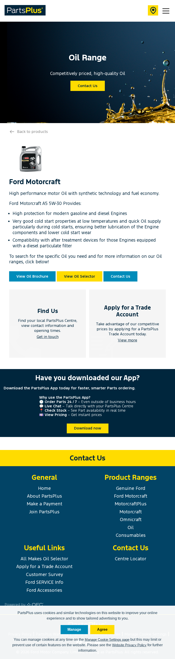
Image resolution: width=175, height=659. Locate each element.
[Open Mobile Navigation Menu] (165, 11)
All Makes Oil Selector (44, 559)
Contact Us (88, 85)
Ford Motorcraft (130, 496)
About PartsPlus (44, 496)
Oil (131, 527)
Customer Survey (44, 574)
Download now (87, 428)
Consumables (131, 535)
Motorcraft (130, 512)
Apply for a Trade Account (44, 566)
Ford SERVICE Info (44, 582)
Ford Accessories (44, 590)
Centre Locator (130, 559)
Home (44, 488)
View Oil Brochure (32, 276)
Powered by (15, 604)
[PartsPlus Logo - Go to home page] (25, 11)
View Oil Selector (79, 276)
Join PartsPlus (44, 512)
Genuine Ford (130, 488)
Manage (74, 629)
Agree (102, 629)
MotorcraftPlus (131, 504)
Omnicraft (131, 519)
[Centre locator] (153, 11)
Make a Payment (44, 504)
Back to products (32, 131)
